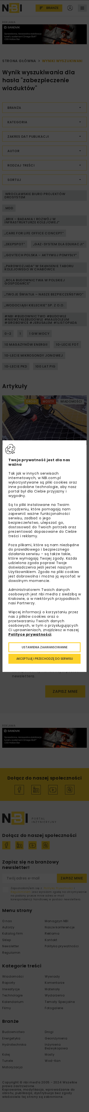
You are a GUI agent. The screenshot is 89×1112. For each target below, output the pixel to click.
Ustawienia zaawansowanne (44, 647)
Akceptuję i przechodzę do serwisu (44, 659)
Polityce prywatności (29, 634)
